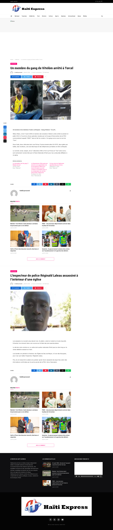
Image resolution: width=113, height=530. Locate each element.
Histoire (44, 16)
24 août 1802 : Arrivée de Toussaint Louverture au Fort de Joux (61, 464)
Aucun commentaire (37, 72)
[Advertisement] (56, 45)
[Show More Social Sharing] (45, 76)
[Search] (102, 16)
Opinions (63, 16)
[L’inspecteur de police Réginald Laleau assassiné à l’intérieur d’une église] (40, 311)
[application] (88, 470)
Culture (51, 16)
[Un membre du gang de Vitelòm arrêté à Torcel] (40, 100)
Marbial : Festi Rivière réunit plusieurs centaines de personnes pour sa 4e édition (24, 225)
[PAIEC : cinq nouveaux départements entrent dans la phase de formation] (56, 213)
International (71, 16)
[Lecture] (76, 476)
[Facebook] (5, 127)
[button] (88, 470)
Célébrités (32, 16)
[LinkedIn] (5, 134)
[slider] (87, 476)
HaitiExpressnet (18, 72)
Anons (79, 16)
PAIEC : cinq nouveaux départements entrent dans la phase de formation (56, 225)
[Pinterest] (5, 137)
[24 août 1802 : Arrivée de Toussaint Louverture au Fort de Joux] (46, 465)
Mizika (85, 16)
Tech (38, 16)
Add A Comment (40, 259)
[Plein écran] (100, 476)
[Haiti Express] (28, 8)
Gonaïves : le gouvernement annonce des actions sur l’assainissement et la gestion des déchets (56, 250)
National (17, 16)
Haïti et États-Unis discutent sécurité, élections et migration (24, 250)
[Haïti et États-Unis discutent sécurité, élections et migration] (24, 239)
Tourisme (24, 16)
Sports (57, 16)
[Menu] (11, 16)
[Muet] (98, 476)
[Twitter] (5, 130)
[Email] (5, 140)
